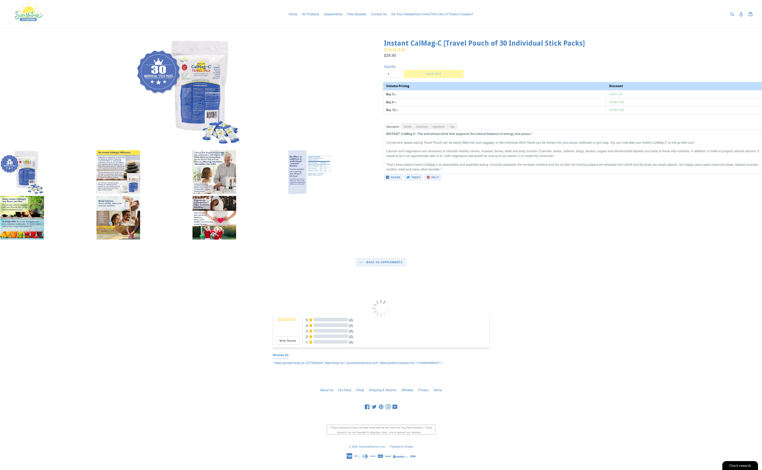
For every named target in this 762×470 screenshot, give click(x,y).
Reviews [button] (281, 355)
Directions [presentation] (422, 126)
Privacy (423, 390)
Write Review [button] (287, 341)
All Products (310, 14)
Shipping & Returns (382, 390)
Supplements (333, 14)
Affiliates (407, 390)
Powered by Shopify (401, 446)
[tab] (392, 126)
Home (293, 14)
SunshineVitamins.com (372, 446)
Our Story (344, 390)
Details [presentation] (408, 126)
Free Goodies (356, 14)
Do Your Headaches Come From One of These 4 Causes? (432, 14)
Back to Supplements (383, 262)
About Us (326, 390)
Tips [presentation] (452, 126)
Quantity (390, 66)
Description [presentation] (392, 126)
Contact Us (379, 14)
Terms (437, 390)
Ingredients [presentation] (438, 126)
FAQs (360, 390)
